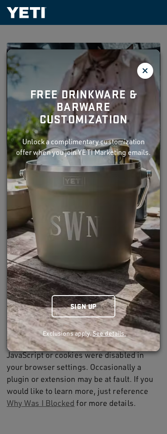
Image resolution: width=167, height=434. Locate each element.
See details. (109, 333)
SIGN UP (83, 306)
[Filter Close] (145, 71)
